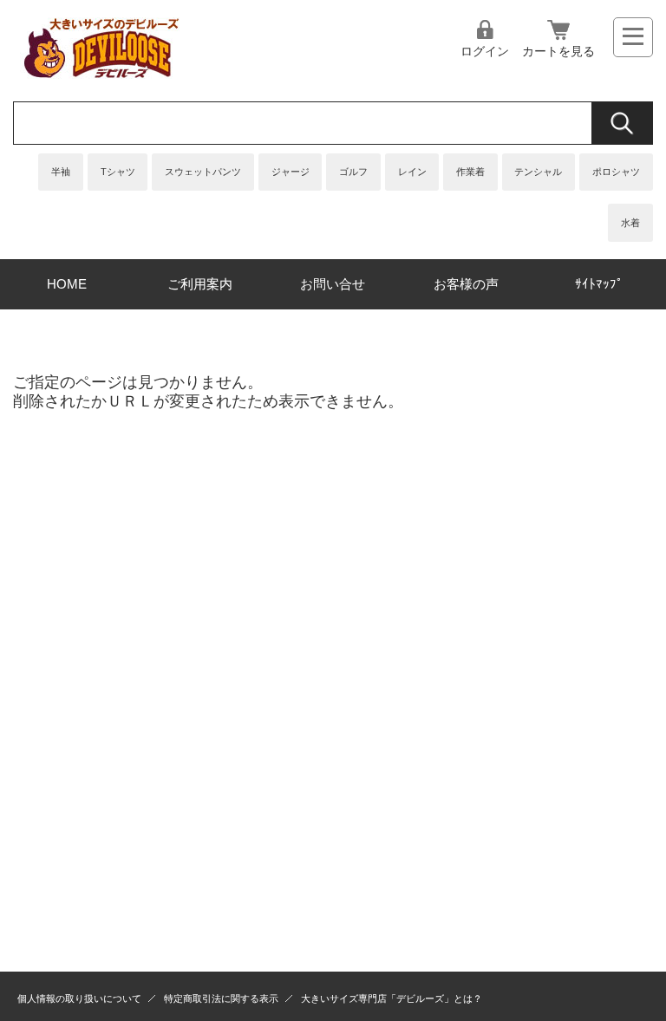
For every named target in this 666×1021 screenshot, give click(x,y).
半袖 (60, 171)
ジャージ (290, 171)
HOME (67, 283)
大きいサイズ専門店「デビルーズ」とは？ (391, 998)
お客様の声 (466, 283)
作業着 (470, 171)
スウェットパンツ (203, 171)
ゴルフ (353, 171)
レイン (412, 171)
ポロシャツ (616, 171)
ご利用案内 (199, 283)
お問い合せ (332, 283)
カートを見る (558, 51)
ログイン (484, 51)
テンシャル (538, 171)
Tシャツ (118, 171)
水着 (630, 223)
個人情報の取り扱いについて (79, 998)
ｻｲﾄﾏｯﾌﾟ (599, 283)
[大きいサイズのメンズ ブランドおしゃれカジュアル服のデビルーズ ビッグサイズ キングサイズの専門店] (99, 73)
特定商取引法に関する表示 (221, 998)
